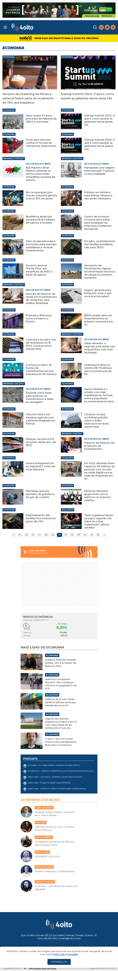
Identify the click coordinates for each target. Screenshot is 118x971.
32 (72, 534)
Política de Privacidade (65, 954)
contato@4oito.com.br (70, 938)
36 (98, 534)
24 (20, 534)
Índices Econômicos (38, 616)
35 (91, 534)
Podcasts (30, 758)
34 (85, 534)
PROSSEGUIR (59, 961)
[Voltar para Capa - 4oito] (36, 27)
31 (66, 534)
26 (33, 534)
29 (52, 534)
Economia (9, 57)
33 (78, 534)
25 (26, 534)
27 (39, 534)
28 (46, 534)
